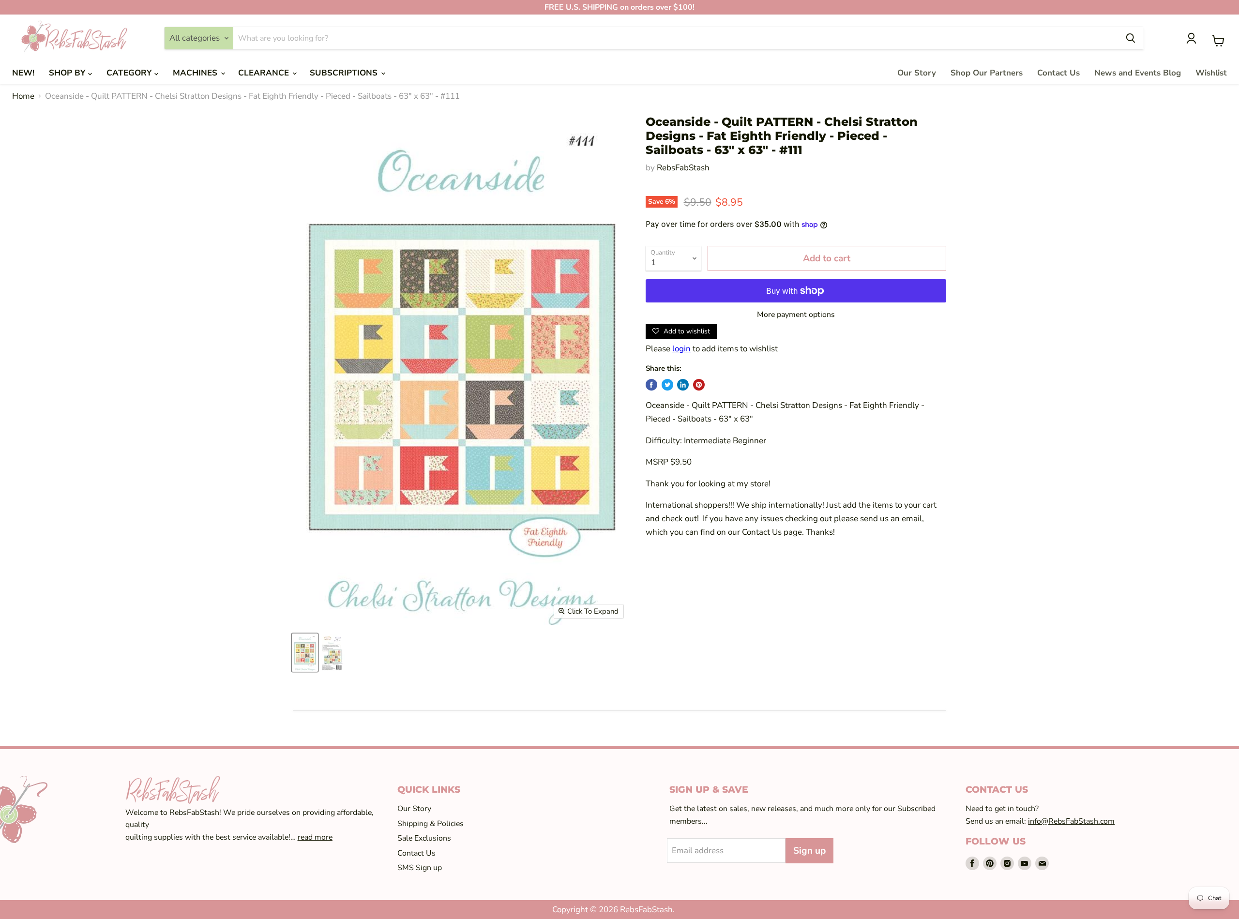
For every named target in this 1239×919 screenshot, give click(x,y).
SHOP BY (68, 72)
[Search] (1131, 38)
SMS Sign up (419, 867)
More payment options (796, 314)
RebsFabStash (683, 167)
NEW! (23, 72)
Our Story (916, 72)
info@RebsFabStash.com (1071, 821)
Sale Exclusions (424, 838)
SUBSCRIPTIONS (345, 72)
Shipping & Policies (430, 823)
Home (23, 96)
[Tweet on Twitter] (667, 385)
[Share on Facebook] (651, 385)
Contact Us (1058, 72)
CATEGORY (130, 72)
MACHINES (196, 72)
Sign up (809, 850)
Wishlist (1211, 72)
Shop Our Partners (987, 72)
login (681, 348)
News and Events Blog (1137, 72)
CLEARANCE (264, 72)
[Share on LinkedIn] (683, 385)
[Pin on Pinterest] (699, 385)
